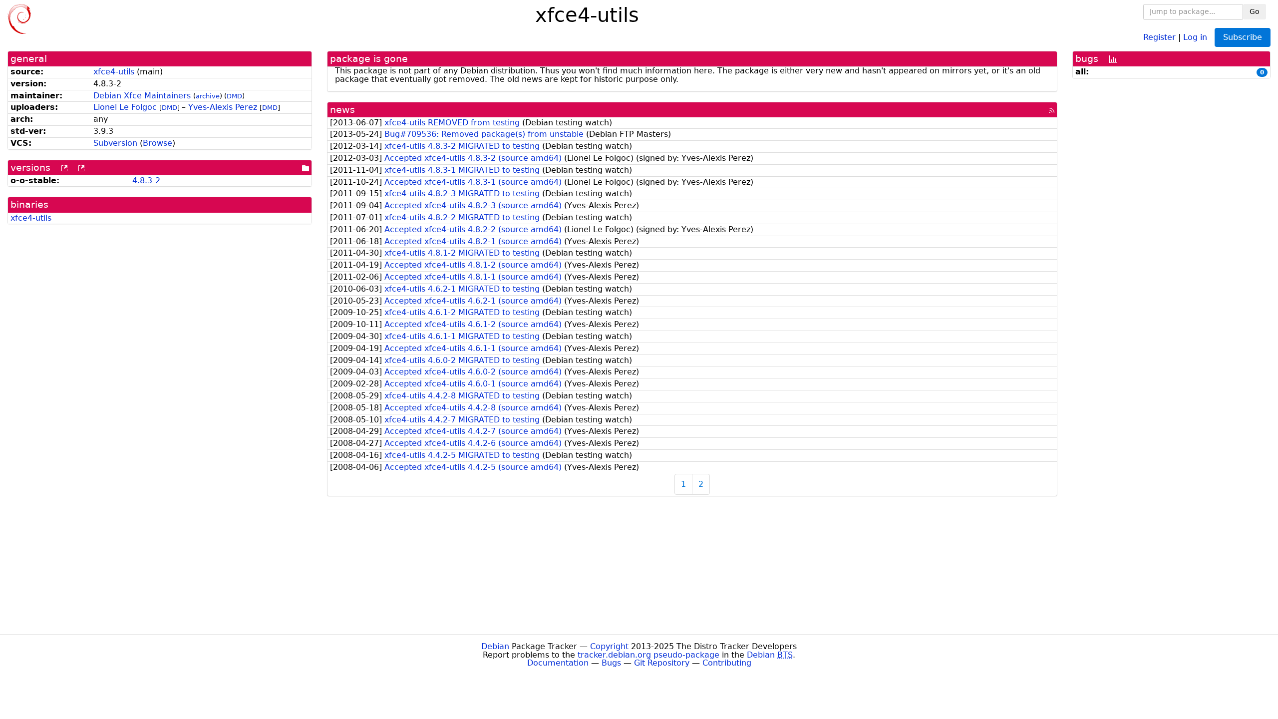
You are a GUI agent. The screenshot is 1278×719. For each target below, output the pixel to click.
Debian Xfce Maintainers (142, 95)
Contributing (726, 663)
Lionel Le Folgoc (125, 107)
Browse (157, 143)
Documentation (558, 663)
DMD (234, 96)
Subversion (115, 143)
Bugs (611, 663)
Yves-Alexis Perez (222, 107)
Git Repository (661, 663)
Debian (495, 646)
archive (208, 96)
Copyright (609, 646)
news (342, 109)
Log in (1195, 36)
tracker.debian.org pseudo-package (648, 655)
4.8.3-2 (146, 180)
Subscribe (1242, 37)
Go (1255, 11)
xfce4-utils (113, 71)
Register (1159, 36)
